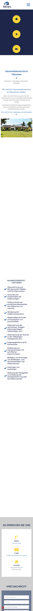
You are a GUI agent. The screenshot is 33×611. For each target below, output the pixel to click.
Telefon (16, 541)
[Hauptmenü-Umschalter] (28, 5)
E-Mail (16, 553)
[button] (4, 128)
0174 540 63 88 (16, 543)
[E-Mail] (16, 550)
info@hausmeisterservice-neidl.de (16, 555)
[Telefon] (16, 537)
